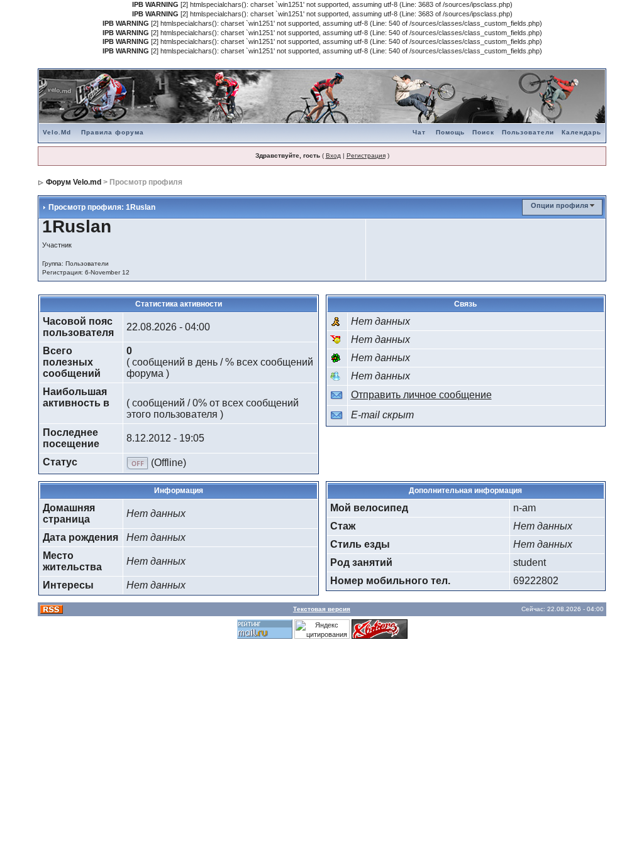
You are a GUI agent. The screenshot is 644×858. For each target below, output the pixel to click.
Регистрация (366, 155)
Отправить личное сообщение (421, 394)
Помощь (450, 132)
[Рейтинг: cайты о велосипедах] (380, 628)
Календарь (581, 132)
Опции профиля (559, 205)
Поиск (483, 132)
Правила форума (112, 132)
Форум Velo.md (73, 182)
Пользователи (528, 132)
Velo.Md (57, 132)
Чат (419, 132)
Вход (333, 155)
